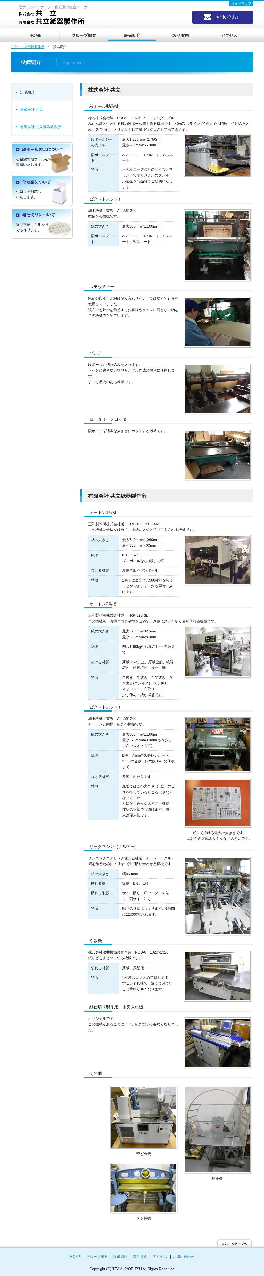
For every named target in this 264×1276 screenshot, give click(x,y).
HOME (75, 1257)
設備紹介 (132, 34)
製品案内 (180, 34)
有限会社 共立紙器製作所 (40, 127)
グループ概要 (83, 34)
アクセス (229, 34)
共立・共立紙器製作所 (35, 34)
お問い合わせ (228, 17)
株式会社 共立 (31, 110)
